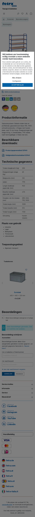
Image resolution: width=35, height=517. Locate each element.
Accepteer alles (18, 85)
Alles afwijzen (16, 78)
